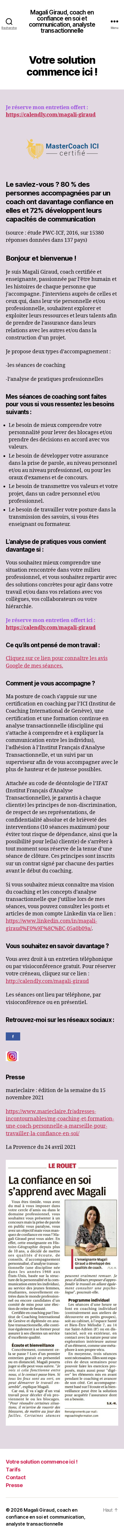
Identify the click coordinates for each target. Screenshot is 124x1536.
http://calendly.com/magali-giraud (47, 981)
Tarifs (13, 1469)
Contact (16, 1477)
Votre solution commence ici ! (42, 1462)
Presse (14, 1485)
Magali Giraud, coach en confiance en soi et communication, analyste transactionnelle (62, 21)
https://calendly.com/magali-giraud (51, 114)
